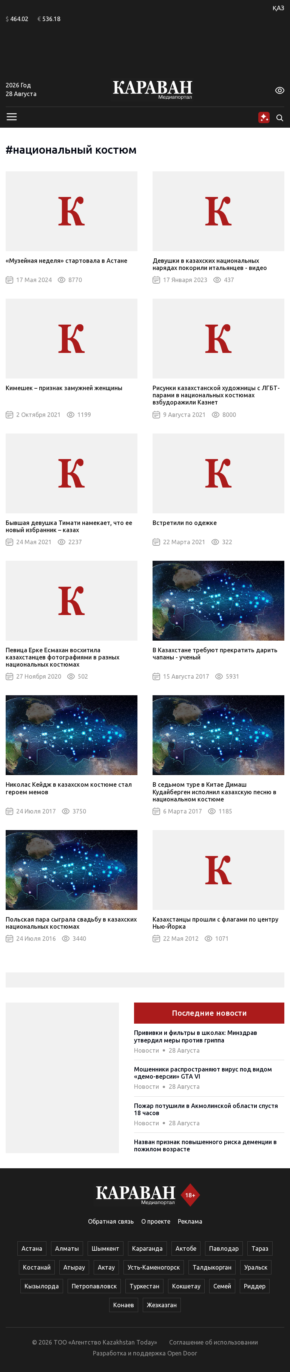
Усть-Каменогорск (154, 1267)
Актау (106, 1267)
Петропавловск (94, 1286)
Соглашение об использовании (213, 1342)
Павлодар (224, 1248)
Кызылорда (42, 1286)
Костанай (37, 1267)
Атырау (74, 1267)
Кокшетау (186, 1286)
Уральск (255, 1267)
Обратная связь (111, 1221)
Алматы (67, 1248)
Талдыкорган (212, 1267)
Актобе (186, 1248)
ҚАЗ (278, 8)
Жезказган (162, 1305)
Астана (32, 1248)
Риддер (254, 1286)
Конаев (123, 1305)
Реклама (190, 1221)
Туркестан (144, 1286)
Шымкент (105, 1248)
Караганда (147, 1248)
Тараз (259, 1248)
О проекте (155, 1221)
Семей (222, 1286)
